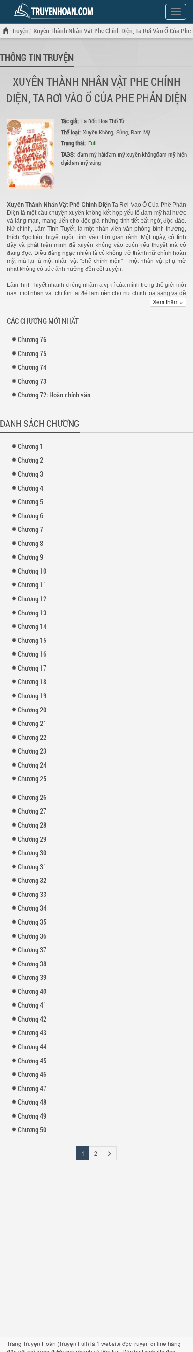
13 (32, 612)
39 (32, 977)
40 (32, 991)
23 (32, 750)
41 (32, 1004)
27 (32, 810)
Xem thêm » (168, 302)
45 (32, 1060)
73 (32, 381)
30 (32, 852)
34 (32, 907)
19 (32, 695)
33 (32, 894)
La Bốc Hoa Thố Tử (103, 121)
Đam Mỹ (140, 132)
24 (32, 764)
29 (32, 839)
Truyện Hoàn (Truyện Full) (56, 1343)
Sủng (122, 132)
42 (32, 1018)
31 (32, 866)
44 (32, 1046)
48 (32, 1101)
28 (32, 824)
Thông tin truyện (37, 57)
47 (32, 1088)
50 (32, 1129)
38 (32, 963)
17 (32, 667)
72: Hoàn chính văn (54, 394)
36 (32, 936)
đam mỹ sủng (84, 162)
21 (32, 723)
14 (32, 626)
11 (32, 584)
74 (32, 367)
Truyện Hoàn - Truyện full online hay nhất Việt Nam (55, 11)
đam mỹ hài (91, 154)
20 (32, 709)
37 (32, 949)
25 (32, 778)
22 (32, 737)
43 (32, 1032)
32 (32, 880)
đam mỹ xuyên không (130, 154)
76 (32, 339)
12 (32, 598)
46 (32, 1074)
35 (32, 921)
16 (32, 653)
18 (32, 681)
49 (32, 1115)
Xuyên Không (98, 132)
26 (32, 797)
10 (32, 570)
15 (32, 640)
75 (32, 353)
